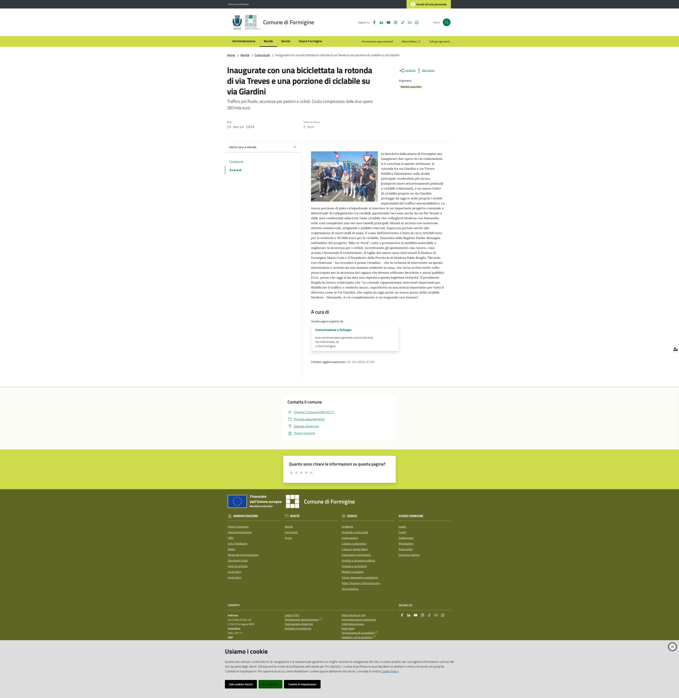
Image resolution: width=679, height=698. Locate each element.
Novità (244, 55)
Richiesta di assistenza (298, 628)
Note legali (348, 628)
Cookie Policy (389, 671)
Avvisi (288, 538)
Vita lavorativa (350, 589)
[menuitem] (244, 41)
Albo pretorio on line (353, 615)
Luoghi (402, 526)
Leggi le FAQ (292, 615)
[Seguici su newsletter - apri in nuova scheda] (408, 22)
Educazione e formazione (356, 555)
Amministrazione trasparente (359, 619)
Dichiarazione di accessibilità (358, 633)
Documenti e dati (238, 560)
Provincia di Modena (238, 4)
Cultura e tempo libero (355, 549)
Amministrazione (245, 516)
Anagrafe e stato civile (355, 532)
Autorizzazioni (350, 538)
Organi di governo (238, 526)
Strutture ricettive (409, 555)
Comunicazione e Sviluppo (333, 330)
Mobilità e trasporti (353, 572)
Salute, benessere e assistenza (360, 577)
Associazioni (406, 549)
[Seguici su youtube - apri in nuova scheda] (387, 22)
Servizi (352, 516)
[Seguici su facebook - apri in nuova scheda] (372, 22)
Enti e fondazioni (237, 543)
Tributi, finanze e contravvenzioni (361, 583)
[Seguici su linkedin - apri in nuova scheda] (380, 22)
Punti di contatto (238, 566)
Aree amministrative (240, 532)
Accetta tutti (270, 684)
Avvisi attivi (234, 572)
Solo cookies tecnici (241, 684)
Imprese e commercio (354, 566)
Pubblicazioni (406, 538)
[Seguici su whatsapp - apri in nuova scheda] (415, 22)
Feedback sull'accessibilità (357, 637)
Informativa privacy (353, 624)
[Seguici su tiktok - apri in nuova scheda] (401, 22)
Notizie (289, 526)
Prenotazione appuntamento (301, 619)
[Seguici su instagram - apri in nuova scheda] (394, 22)
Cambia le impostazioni (302, 684)
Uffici (231, 538)
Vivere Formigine (411, 516)
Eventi (402, 532)
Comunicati (262, 55)
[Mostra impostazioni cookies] (675, 349)
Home (231, 55)
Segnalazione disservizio (299, 624)
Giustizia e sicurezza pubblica (358, 560)
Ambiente (347, 526)
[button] (446, 22)
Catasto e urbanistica (354, 543)
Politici (231, 549)
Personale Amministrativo (243, 555)
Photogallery (406, 543)
